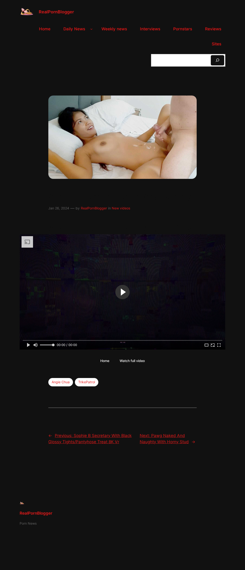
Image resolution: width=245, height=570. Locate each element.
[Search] (217, 60)
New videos (121, 208)
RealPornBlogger (56, 11)
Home (104, 361)
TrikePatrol (86, 382)
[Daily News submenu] (91, 29)
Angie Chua (61, 382)
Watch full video (132, 361)
